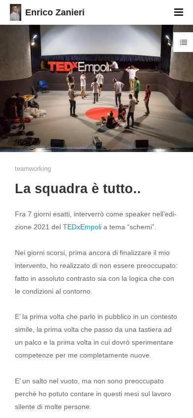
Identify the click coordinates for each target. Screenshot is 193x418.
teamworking (33, 168)
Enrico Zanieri (55, 12)
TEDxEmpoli (82, 227)
